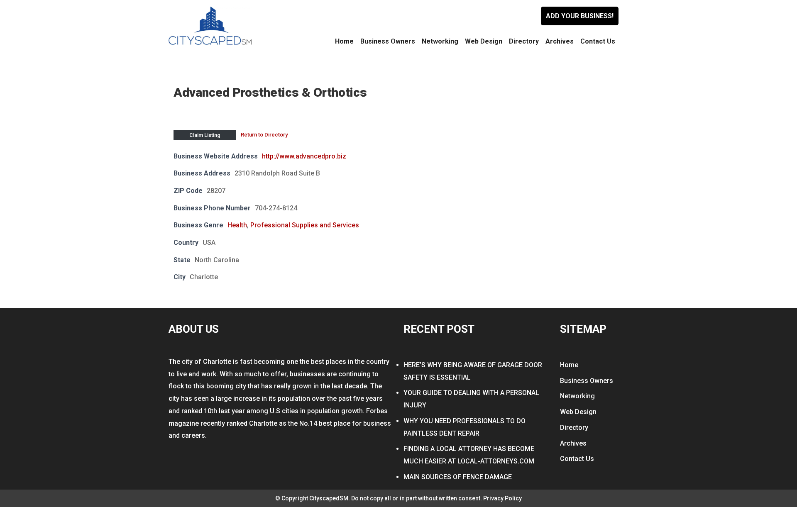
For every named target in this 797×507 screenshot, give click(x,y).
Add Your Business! (580, 16)
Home (344, 41)
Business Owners (387, 41)
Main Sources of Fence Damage (457, 477)
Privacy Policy (502, 498)
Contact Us (597, 41)
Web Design (483, 41)
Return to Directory (264, 135)
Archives (559, 41)
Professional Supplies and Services (304, 225)
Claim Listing (204, 135)
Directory (524, 41)
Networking (440, 41)
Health (237, 225)
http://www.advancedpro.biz (304, 156)
